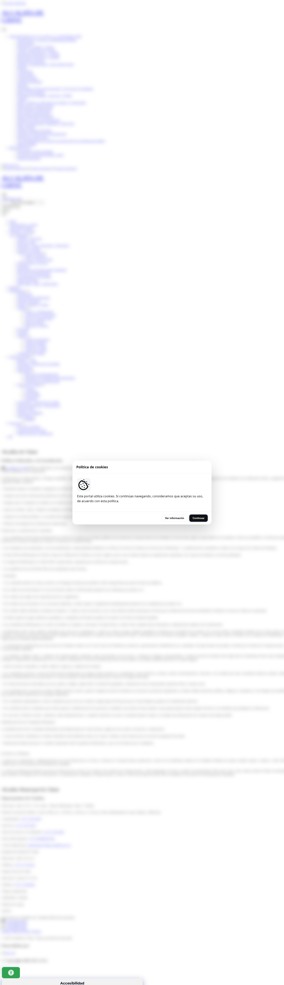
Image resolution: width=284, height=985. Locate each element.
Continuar (198, 518)
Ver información (174, 518)
